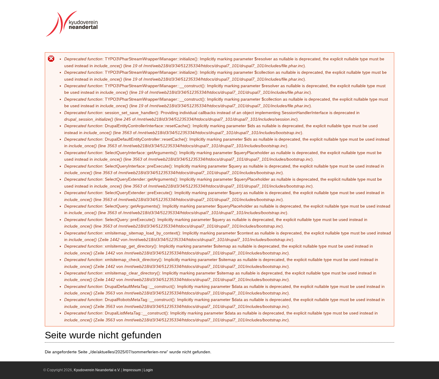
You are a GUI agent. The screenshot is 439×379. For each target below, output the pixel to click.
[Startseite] (73, 36)
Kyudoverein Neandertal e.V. (97, 370)
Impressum (132, 370)
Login (148, 370)
